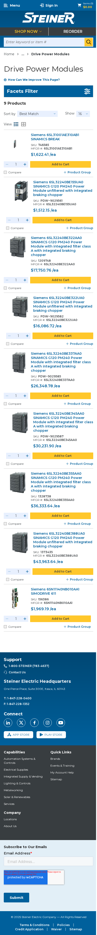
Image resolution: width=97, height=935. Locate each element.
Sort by (10, 114)
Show (69, 113)
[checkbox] (5, 172)
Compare (14, 172)
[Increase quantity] (25, 164)
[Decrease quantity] (7, 164)
